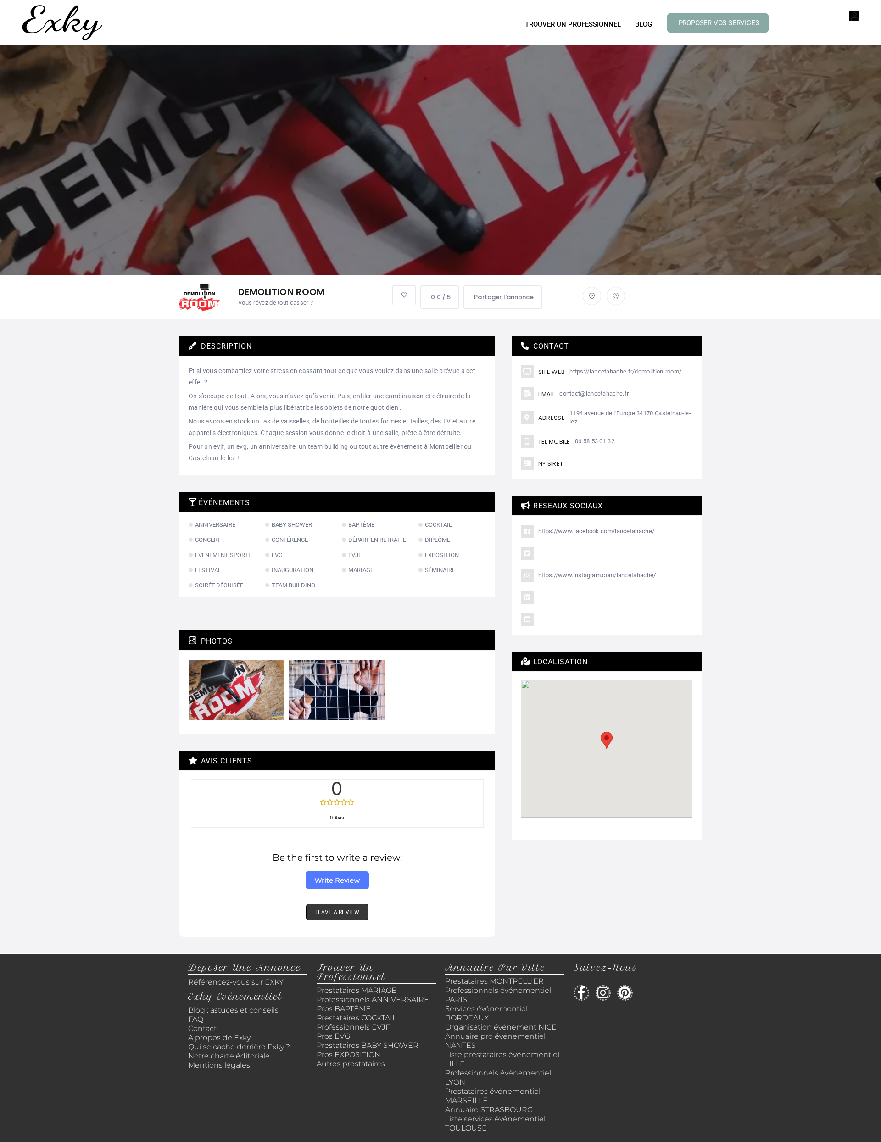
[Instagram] (603, 993)
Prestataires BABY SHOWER (367, 1045)
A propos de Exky (220, 1037)
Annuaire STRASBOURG (489, 1109)
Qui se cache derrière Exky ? (239, 1046)
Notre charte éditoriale (229, 1056)
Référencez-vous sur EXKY (236, 982)
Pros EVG (333, 1036)
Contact (202, 1028)
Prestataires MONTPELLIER (494, 981)
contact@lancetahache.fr (594, 393)
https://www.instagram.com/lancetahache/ (597, 575)
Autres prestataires (351, 1063)
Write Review (337, 880)
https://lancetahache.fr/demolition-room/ (625, 371)
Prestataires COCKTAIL (356, 1018)
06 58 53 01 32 (594, 441)
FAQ (195, 1019)
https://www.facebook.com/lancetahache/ (596, 531)
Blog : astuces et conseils (234, 1010)
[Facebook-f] (581, 993)
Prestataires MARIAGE (356, 990)
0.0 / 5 (441, 297)
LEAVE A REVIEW (337, 912)
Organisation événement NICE (501, 1027)
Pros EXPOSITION (348, 1054)
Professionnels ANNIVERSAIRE (373, 999)
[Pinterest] (625, 993)
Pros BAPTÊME (344, 1008)
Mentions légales (219, 1065)
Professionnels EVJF (353, 1027)
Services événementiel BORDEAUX (486, 1013)
